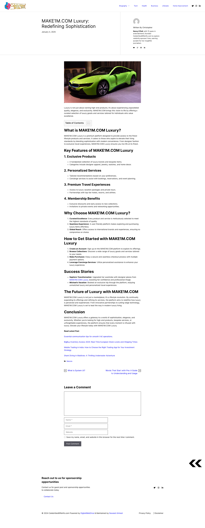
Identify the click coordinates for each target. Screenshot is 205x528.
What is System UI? (76, 370)
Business (154, 6)
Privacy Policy (145, 513)
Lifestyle (165, 6)
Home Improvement (180, 6)
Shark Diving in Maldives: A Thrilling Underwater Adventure (89, 356)
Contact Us (48, 496)
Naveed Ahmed (116, 513)
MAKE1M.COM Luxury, (79, 280)
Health (144, 6)
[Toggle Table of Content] (87, 123)
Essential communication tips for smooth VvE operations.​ (88, 336)
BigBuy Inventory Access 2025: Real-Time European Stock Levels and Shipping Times (101, 342)
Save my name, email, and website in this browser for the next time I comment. (100, 437)
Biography (123, 6)
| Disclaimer (158, 513)
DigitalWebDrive (87, 513)
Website (69, 361)
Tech (136, 6)
